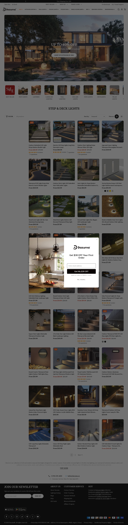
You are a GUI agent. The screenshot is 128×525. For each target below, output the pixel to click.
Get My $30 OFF (81, 271)
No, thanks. (81, 279)
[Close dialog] (97, 239)
